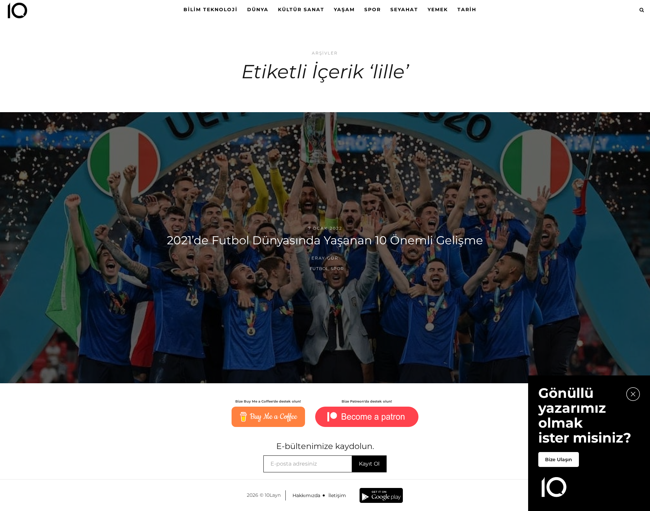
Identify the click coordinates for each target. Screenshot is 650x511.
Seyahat (404, 9)
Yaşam (344, 9)
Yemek (438, 9)
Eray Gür (325, 258)
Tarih (466, 9)
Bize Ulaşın (558, 459)
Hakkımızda (306, 495)
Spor (372, 9)
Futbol (319, 268)
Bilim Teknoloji (210, 9)
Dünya (257, 9)
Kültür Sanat (301, 9)
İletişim (337, 495)
